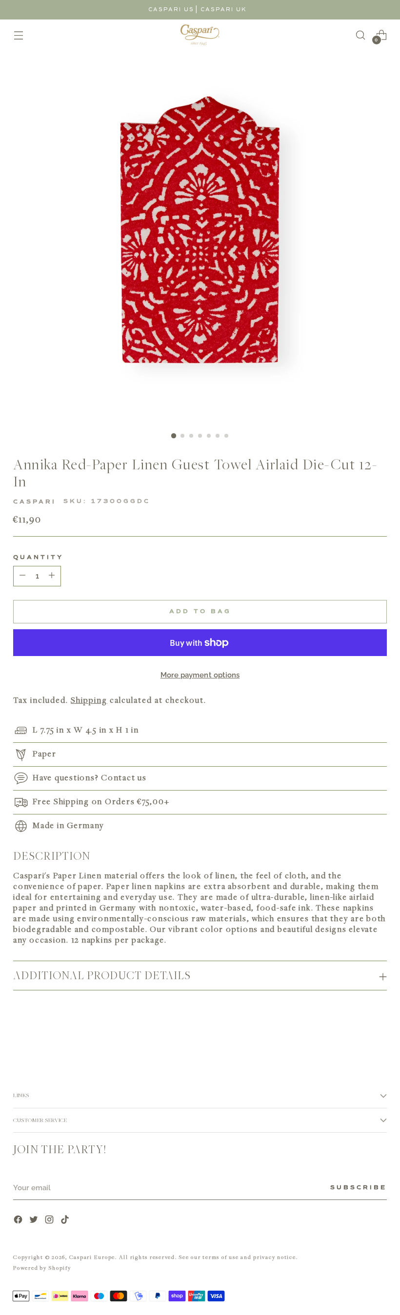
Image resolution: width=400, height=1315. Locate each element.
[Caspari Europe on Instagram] (50, 1221)
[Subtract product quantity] (51, 576)
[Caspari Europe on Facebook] (19, 1221)
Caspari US (171, 9)
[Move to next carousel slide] (378, 1034)
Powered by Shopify (42, 1267)
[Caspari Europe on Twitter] (34, 1221)
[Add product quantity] (22, 576)
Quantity (38, 558)
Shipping (89, 700)
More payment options (200, 675)
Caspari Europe (92, 1256)
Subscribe (358, 1188)
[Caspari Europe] (200, 34)
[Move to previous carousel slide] (356, 1034)
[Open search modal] (361, 35)
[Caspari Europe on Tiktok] (66, 1221)
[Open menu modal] (18, 35)
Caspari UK (223, 9)
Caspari (34, 502)
